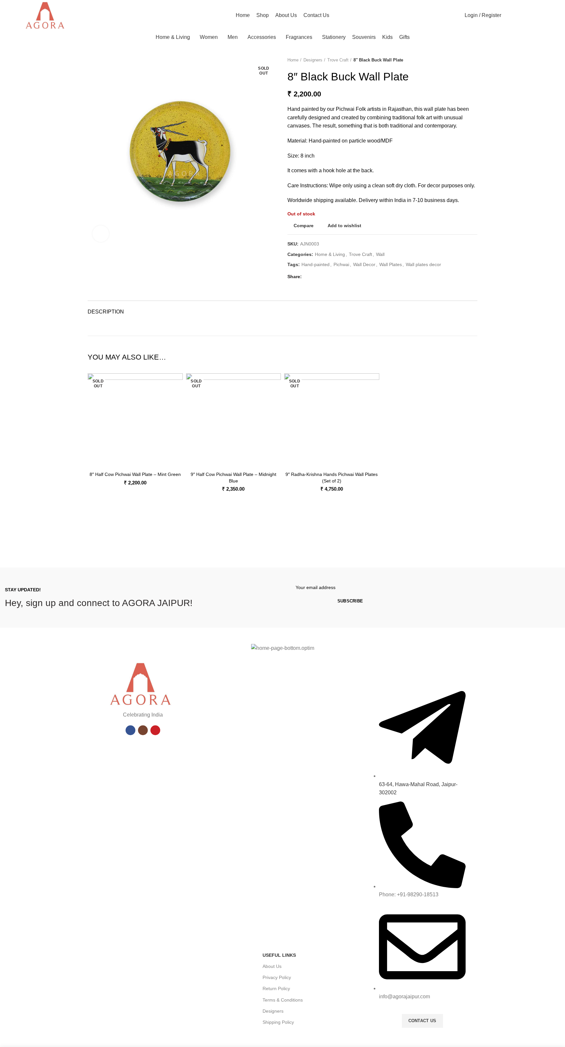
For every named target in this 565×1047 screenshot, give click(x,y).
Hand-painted (315, 264)
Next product (474, 60)
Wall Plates (390, 264)
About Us (272, 966)
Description (106, 311)
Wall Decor (364, 264)
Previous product (461, 60)
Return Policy (276, 988)
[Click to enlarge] (101, 234)
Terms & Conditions (283, 1000)
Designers (312, 60)
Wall (380, 254)
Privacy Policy (277, 977)
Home (293, 60)
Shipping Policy (278, 1022)
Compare (304, 225)
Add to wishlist (344, 225)
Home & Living (330, 254)
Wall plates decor (423, 264)
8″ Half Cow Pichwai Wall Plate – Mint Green (135, 474)
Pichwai (341, 264)
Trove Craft (338, 60)
